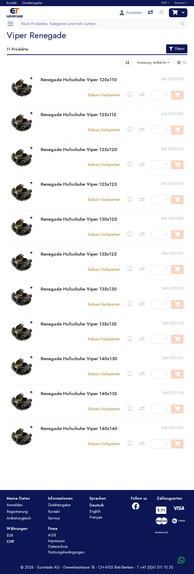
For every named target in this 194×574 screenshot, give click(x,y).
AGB (52, 535)
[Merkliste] (162, 12)
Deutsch (180, 3)
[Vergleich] (151, 12)
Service (54, 518)
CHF (164, 3)
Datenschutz (58, 546)
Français (95, 517)
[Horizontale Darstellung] (184, 63)
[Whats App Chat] (181, 560)
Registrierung (17, 511)
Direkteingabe (59, 505)
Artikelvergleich (19, 518)
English (95, 511)
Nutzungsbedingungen (66, 552)
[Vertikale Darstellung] (179, 63)
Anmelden (15, 505)
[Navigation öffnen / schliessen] (12, 24)
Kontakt (54, 511)
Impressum (56, 541)
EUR (10, 535)
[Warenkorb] (174, 12)
